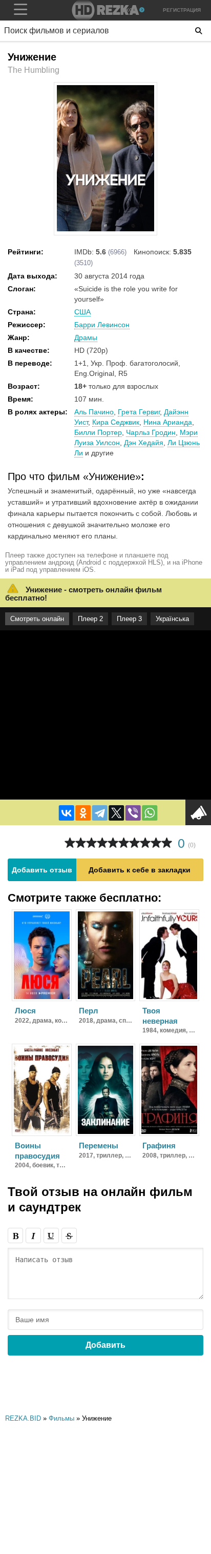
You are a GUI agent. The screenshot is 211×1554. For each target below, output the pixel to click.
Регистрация (182, 10)
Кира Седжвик (115, 422)
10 (166, 843)
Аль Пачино (94, 412)
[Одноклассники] (83, 813)
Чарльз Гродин (151, 432)
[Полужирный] (15, 1235)
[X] (116, 813)
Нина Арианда (167, 422)
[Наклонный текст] (33, 1235)
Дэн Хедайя (143, 443)
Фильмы (61, 1418)
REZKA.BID (23, 1418)
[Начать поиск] (198, 31)
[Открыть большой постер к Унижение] (105, 229)
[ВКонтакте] (66, 813)
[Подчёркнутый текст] (51, 1235)
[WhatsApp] (149, 813)
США (82, 312)
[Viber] (133, 813)
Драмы (85, 337)
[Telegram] (100, 813)
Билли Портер (98, 432)
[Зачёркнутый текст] (69, 1235)
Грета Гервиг (139, 412)
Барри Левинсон (102, 325)
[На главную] (105, 10)
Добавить (105, 1345)
